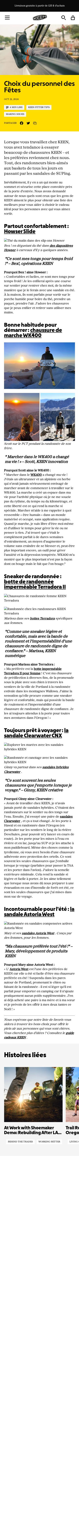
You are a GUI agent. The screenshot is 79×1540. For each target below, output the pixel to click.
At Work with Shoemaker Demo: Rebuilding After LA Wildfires (31, 1130)
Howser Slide (19, 231)
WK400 (36, 474)
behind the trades (20, 1142)
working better (49, 1142)
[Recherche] (63, 17)
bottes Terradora (42, 618)
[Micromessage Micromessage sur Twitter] (28, 123)
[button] (7, 17)
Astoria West (19, 969)
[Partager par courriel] (35, 123)
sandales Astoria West (38, 933)
